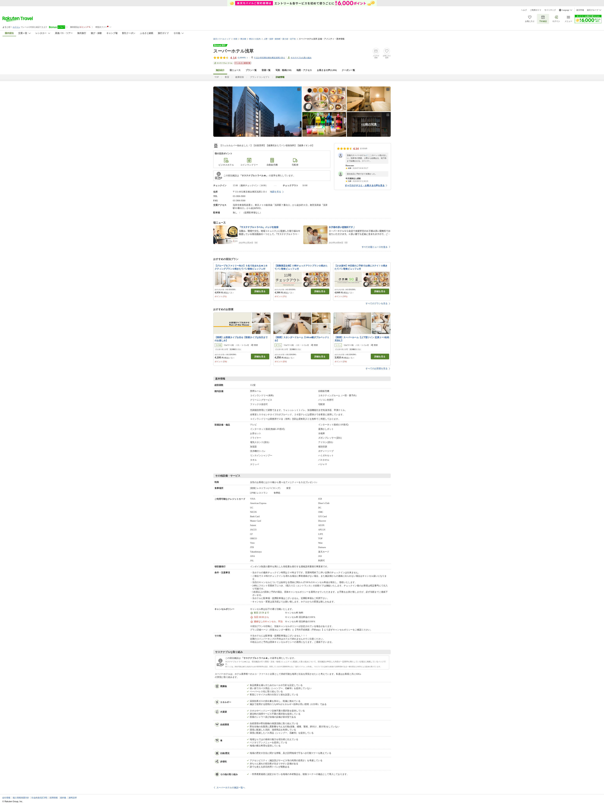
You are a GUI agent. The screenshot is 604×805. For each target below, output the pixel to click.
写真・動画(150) (283, 70)
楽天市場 (580, 10)
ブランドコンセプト (260, 77)
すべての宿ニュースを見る (375, 246)
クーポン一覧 (348, 70)
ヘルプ (524, 10)
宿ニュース (235, 70)
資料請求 (73, 797)
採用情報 (54, 797)
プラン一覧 (251, 70)
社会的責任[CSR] (39, 797)
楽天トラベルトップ (221, 39)
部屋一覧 (266, 70)
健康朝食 (239, 77)
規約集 (63, 797)
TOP (217, 77)
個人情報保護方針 (21, 797)
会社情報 (6, 797)
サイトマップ (550, 10)
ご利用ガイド (535, 10)
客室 (227, 77)
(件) (242, 58)
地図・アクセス (304, 70)
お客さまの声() (327, 70)
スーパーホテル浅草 (233, 51)
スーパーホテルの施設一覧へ (230, 787)
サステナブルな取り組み (301, 58)
